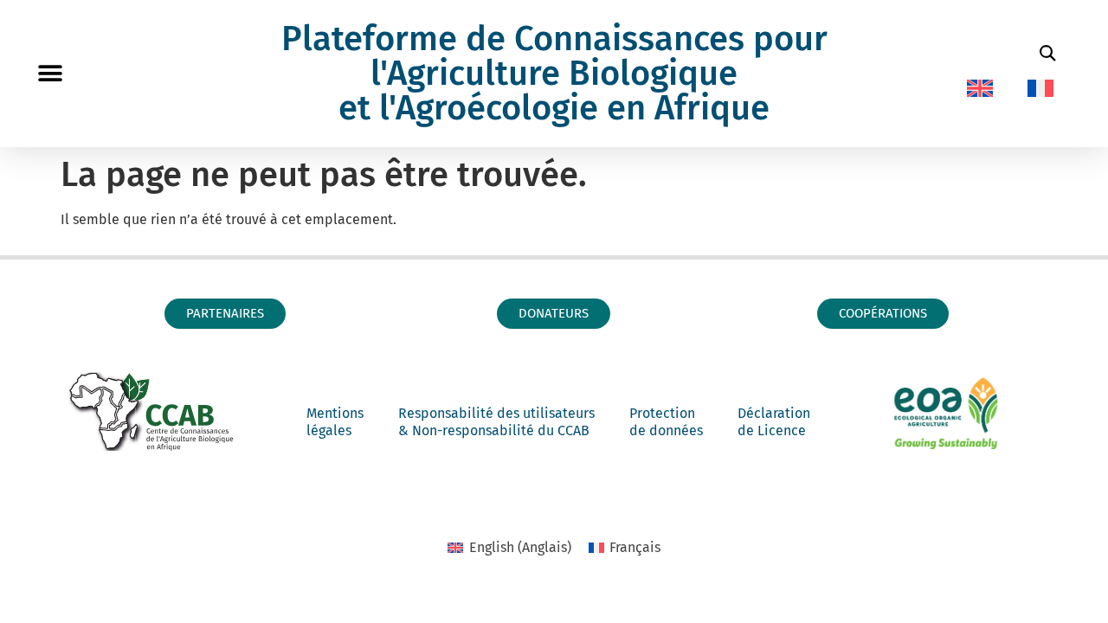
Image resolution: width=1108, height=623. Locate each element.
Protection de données (666, 422)
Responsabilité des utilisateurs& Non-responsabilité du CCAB (496, 422)
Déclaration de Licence (774, 422)
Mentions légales (335, 422)
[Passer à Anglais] (980, 88)
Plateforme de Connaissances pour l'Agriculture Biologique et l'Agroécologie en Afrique (554, 73)
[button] (49, 74)
